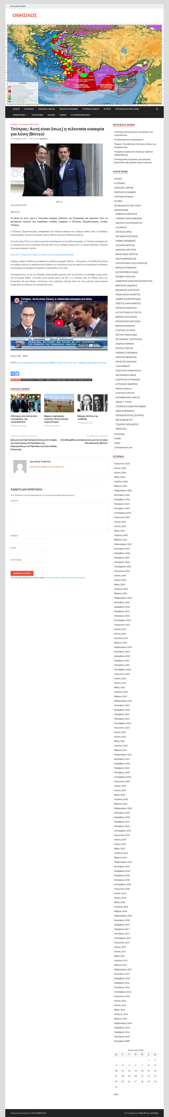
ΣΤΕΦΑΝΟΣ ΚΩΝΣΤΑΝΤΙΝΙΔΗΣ (131, 406)
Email (14, 548)
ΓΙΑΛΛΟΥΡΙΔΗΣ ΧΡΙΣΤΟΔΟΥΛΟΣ (131, 263)
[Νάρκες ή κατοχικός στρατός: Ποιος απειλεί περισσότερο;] (59, 404)
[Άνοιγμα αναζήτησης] (157, 109)
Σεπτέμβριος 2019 (122, 830)
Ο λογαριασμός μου (80, 115)
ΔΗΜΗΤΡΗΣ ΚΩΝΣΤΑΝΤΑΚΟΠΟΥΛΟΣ (134, 281)
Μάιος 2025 (119, 530)
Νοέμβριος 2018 (121, 875)
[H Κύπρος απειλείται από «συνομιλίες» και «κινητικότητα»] (26, 404)
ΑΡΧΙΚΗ (16, 109)
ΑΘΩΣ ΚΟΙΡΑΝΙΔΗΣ (125, 411)
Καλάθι (51, 115)
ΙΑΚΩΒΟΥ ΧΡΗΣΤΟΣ (125, 276)
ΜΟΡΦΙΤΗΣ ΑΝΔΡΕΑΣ (126, 285)
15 (148, 1070)
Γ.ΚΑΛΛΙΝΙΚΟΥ (123, 366)
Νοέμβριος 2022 (121, 660)
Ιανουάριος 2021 (122, 759)
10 (116, 1070)
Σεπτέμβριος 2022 (122, 669)
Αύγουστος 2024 (122, 571)
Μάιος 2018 (119, 902)
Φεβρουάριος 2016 (123, 1023)
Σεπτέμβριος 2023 (122, 620)
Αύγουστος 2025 (122, 517)
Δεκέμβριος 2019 (122, 817)
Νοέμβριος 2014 (121, 1032)
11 (122, 1070)
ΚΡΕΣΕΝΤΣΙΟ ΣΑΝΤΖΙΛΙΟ (128, 321)
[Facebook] (13, 372)
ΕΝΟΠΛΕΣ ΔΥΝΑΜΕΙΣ (68, 109)
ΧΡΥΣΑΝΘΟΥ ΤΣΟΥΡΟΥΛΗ (129, 339)
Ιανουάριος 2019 (122, 866)
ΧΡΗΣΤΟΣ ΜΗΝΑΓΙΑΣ (126, 357)
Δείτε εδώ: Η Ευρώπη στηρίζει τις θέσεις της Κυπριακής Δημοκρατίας (42, 254)
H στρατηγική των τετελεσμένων (129, 139)
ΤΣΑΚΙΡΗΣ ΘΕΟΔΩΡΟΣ (127, 424)
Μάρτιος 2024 (120, 593)
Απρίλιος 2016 (121, 1014)
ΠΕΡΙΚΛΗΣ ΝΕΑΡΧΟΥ (126, 308)
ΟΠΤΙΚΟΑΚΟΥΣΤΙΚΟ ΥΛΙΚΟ (127, 109)
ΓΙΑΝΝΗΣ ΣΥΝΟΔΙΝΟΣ (127, 352)
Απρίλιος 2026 (121, 481)
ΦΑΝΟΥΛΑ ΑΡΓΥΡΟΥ (126, 249)
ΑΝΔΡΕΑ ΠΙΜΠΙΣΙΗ (125, 343)
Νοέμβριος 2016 (121, 983)
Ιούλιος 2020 (120, 786)
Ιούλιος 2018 (120, 893)
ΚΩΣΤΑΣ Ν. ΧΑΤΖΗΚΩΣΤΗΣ (129, 223)
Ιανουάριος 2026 (122, 495)
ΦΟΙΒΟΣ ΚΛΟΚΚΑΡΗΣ (126, 214)
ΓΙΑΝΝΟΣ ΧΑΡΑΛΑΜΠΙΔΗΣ (129, 218)
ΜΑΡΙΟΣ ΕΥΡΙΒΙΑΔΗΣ (126, 267)
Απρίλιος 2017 (121, 960)
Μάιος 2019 (119, 848)
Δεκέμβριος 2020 (122, 763)
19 (129, 1076)
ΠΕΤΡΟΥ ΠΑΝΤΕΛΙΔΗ (126, 334)
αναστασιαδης (28, 380)
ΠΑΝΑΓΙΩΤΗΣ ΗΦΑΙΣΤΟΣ (128, 294)
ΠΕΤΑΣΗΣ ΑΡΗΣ (124, 232)
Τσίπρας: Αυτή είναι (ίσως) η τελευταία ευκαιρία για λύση (68, 380)
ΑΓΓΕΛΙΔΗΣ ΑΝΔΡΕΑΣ (127, 384)
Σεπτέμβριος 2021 (122, 723)
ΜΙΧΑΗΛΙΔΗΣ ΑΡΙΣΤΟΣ (127, 254)
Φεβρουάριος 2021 (123, 754)
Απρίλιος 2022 (121, 692)
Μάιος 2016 (119, 1009)
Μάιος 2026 (119, 477)
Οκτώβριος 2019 (122, 826)
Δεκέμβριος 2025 (122, 499)
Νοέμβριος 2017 (121, 929)
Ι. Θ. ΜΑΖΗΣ (121, 227)
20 (135, 1076)
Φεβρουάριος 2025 (123, 544)
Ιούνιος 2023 (120, 633)
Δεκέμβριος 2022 (122, 656)
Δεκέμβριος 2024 (122, 553)
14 (142, 1070)
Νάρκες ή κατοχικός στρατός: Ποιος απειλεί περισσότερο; (56, 419)
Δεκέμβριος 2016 (122, 978)
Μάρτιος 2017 (120, 965)
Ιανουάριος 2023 (122, 651)
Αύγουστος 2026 (122, 463)
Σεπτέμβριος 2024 (122, 566)
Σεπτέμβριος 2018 (122, 884)
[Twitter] (17, 372)
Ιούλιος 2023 (120, 629)
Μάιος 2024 (119, 584)
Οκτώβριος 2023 (122, 615)
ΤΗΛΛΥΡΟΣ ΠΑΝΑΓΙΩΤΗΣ (128, 370)
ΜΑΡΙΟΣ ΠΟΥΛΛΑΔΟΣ (126, 317)
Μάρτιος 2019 (120, 857)
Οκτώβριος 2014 (122, 1036)
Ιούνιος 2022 (120, 683)
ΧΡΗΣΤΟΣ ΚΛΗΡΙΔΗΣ (126, 361)
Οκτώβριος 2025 (122, 508)
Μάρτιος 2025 (120, 539)
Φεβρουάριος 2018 (123, 915)
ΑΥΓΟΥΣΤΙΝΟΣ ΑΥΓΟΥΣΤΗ (129, 312)
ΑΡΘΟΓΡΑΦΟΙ (19, 115)
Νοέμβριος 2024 (121, 557)
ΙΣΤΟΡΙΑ (107, 109)
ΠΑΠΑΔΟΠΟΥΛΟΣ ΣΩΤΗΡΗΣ (130, 415)
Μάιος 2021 (119, 741)
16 (155, 1070)
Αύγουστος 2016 (122, 996)
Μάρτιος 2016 (120, 1018)
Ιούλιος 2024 (120, 575)
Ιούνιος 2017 (120, 951)
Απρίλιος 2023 (121, 638)
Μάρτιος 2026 (120, 486)
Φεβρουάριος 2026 (123, 490)
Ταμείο (62, 115)
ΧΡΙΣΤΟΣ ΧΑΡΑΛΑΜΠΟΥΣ (128, 303)
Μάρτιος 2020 (120, 803)
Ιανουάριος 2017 (122, 974)
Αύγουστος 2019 (122, 835)
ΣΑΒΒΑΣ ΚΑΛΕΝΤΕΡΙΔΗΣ (128, 299)
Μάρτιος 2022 (120, 696)
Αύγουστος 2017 (122, 942)
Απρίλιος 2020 (121, 799)
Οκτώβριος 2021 (122, 718)
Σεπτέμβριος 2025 (122, 512)
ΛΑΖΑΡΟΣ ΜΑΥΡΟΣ (125, 245)
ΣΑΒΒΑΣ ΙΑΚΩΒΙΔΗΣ (126, 240)
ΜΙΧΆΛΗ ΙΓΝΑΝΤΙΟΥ (125, 326)
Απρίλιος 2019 (121, 853)
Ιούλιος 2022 (120, 678)
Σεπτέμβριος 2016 (122, 991)
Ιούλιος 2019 (120, 839)
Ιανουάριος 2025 (122, 548)
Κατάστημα (37, 115)
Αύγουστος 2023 (122, 624)
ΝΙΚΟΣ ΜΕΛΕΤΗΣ (124, 420)
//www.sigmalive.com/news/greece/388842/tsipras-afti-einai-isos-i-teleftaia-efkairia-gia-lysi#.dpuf (62, 362)
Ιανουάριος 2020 (122, 812)
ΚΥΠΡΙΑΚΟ (29, 109)
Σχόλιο (15, 501)
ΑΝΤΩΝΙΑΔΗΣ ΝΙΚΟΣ (126, 375)
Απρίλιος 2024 (121, 589)
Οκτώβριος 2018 (122, 880)
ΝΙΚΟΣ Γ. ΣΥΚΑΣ (124, 402)
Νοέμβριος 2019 (121, 821)
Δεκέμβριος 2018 (122, 871)
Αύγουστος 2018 (122, 889)
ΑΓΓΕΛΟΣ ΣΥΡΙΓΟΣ (125, 393)
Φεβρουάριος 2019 (123, 862)
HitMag (155, 1113)
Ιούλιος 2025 (120, 521)
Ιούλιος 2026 (120, 468)
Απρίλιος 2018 (121, 906)
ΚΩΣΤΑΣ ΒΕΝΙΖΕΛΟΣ (126, 258)
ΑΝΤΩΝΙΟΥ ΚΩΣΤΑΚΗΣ (127, 236)
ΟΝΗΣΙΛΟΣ (25, 15)
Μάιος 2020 (119, 795)
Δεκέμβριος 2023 (122, 607)
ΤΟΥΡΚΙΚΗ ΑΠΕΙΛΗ (90, 109)
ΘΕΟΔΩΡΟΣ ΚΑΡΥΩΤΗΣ (127, 290)
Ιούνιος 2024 (120, 580)
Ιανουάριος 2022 (122, 705)
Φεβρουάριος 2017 (123, 969)
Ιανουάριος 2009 (122, 1041)
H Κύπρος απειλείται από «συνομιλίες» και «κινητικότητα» (24, 419)
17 (116, 1076)
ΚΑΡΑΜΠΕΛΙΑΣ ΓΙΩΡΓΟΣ (128, 397)
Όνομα (15, 536)
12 (129, 1070)
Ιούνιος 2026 (120, 472)
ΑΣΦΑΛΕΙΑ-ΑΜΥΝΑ (46, 109)
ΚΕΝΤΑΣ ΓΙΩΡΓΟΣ (124, 348)
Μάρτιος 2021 (120, 750)
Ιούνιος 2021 (120, 736)
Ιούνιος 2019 (120, 844)
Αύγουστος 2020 (122, 781)
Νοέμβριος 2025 (121, 504)
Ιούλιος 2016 (120, 1000)
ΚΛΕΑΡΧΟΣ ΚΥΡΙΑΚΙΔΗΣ (128, 379)
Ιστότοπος (16, 560)
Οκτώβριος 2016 (122, 987)
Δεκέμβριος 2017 (122, 924)
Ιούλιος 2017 (120, 947)
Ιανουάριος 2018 (122, 920)
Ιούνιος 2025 (120, 526)
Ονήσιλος (44, 139)
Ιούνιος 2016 (120, 1005)
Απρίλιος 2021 (121, 745)
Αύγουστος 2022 (122, 674)
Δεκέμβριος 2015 (122, 1027)
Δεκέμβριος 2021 (122, 709)
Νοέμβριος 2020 (121, 768)
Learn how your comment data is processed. (65, 577)
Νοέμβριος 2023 (121, 611)
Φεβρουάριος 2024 (123, 598)
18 (122, 1076)
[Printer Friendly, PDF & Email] (59, 201)
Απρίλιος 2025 (121, 535)
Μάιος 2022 (119, 687)
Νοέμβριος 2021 (121, 714)
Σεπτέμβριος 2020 (122, 777)
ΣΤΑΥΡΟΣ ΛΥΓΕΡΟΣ (125, 330)
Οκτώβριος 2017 (122, 933)
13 (135, 1070)
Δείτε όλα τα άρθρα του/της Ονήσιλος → (48, 466)
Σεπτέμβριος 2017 (122, 938)
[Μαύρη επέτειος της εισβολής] (93, 404)
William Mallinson (124, 388)
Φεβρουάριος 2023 (123, 647)
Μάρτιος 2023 (120, 642)
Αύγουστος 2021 (122, 727)
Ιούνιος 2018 (120, 897)
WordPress (144, 1113)
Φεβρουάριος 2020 (123, 808)
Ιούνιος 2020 (120, 790)
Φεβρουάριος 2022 (123, 701)
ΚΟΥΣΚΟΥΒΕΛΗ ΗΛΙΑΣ (127, 272)
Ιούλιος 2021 (120, 732)
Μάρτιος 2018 (120, 911)
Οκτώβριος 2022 (122, 665)
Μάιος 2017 (119, 956)
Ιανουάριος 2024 (122, 602)
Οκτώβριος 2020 (122, 772)
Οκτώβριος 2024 (122, 562)
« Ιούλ (115, 1094)
